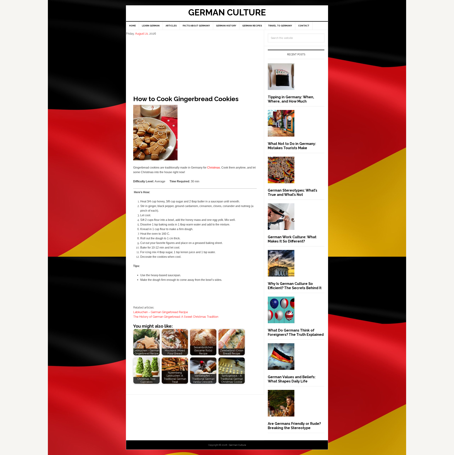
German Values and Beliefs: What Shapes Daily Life (291, 379)
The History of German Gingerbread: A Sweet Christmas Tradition (175, 316)
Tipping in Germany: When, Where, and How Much (291, 99)
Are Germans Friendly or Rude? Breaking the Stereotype (294, 425)
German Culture (227, 12)
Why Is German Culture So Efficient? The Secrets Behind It (295, 286)
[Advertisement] (195, 62)
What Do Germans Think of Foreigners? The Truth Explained (296, 332)
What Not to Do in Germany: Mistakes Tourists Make (292, 146)
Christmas (213, 167)
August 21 (141, 33)
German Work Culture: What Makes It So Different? (292, 239)
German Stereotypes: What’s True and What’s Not (292, 192)
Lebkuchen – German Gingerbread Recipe (160, 312)
